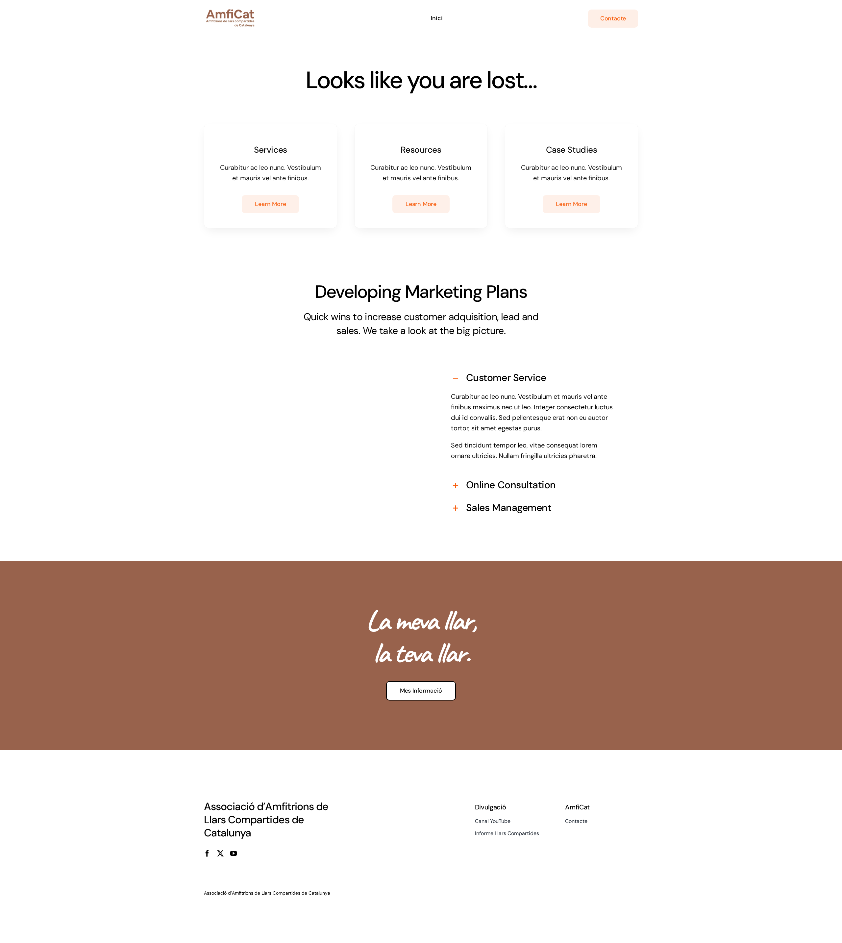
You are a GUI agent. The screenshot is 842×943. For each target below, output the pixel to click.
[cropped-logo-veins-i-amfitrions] (230, 12)
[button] (534, 378)
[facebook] (207, 853)
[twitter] (220, 853)
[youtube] (233, 853)
